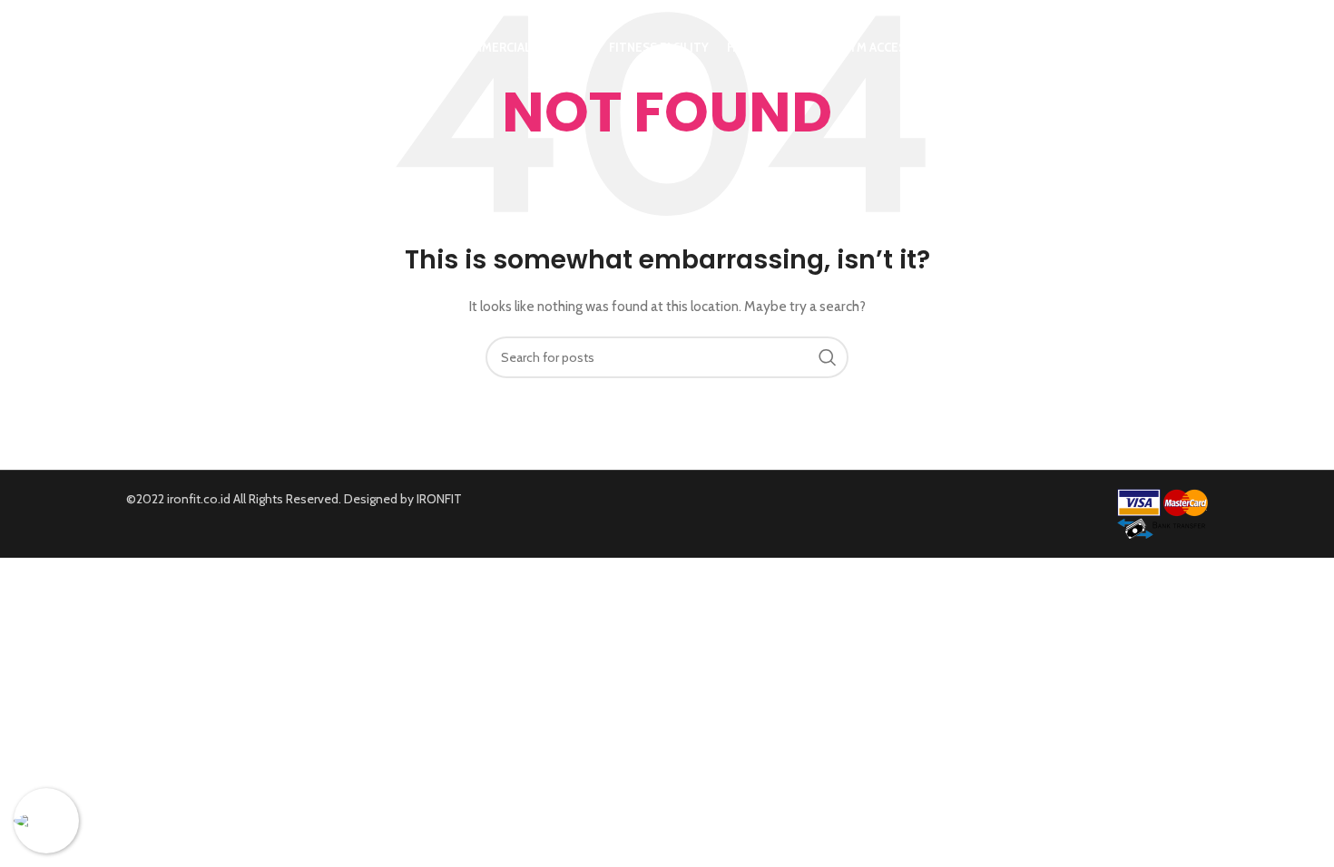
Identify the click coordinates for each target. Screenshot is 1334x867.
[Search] (1199, 48)
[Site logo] (237, 46)
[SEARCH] (827, 357)
